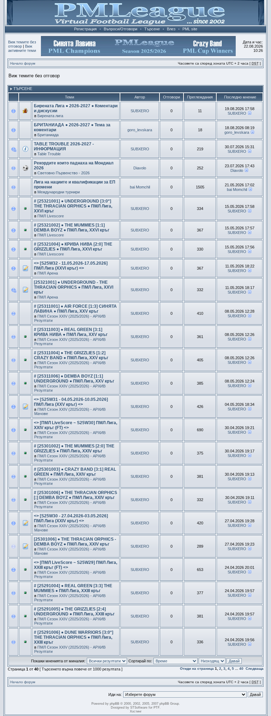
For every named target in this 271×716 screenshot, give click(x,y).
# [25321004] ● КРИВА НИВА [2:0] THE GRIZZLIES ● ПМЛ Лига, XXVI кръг (73, 247)
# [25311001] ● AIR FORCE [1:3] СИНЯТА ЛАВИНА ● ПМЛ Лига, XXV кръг (75, 309)
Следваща (255, 668)
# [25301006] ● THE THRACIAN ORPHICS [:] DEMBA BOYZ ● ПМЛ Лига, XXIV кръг (75, 495)
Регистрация (85, 29)
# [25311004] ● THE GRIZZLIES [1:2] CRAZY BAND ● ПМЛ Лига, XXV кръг (71, 355)
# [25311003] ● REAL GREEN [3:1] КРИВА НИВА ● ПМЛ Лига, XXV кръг (71, 332)
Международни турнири (58, 192)
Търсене (152, 29)
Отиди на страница (197, 668)
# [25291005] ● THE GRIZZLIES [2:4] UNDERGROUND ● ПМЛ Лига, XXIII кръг (74, 611)
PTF (156, 707)
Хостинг (135, 711)
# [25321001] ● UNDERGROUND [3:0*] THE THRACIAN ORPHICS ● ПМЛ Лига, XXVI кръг (73, 206)
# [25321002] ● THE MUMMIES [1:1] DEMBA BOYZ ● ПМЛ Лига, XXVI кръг (71, 228)
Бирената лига (50, 116)
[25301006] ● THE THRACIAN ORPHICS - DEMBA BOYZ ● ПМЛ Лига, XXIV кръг (75, 542)
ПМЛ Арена (47, 273)
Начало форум (22, 63)
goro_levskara (139, 130)
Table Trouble (49, 154)
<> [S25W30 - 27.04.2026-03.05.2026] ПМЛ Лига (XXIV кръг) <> (71, 518)
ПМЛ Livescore (50, 216)
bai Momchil (140, 187)
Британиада (48, 135)
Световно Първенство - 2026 (63, 173)
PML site (189, 29)
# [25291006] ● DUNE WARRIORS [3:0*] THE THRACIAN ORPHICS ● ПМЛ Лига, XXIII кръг (73, 637)
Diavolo (139, 168)
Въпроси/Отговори (120, 29)
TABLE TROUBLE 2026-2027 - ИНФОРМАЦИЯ (64, 146)
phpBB (114, 703)
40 (241, 668)
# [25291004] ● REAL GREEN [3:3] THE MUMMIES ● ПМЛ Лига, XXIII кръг (73, 588)
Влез (171, 29)
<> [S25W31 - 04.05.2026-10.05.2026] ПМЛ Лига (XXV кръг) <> (71, 402)
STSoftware (138, 707)
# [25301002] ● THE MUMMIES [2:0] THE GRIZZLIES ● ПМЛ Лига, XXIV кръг (74, 448)
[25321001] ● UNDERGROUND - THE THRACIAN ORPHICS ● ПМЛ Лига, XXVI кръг (73, 287)
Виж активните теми (22, 48)
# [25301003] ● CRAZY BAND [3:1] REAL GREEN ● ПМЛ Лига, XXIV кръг (75, 472)
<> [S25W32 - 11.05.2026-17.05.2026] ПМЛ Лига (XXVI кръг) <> (71, 266)
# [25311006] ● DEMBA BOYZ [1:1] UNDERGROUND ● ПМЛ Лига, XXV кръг (74, 379)
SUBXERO (140, 111)
